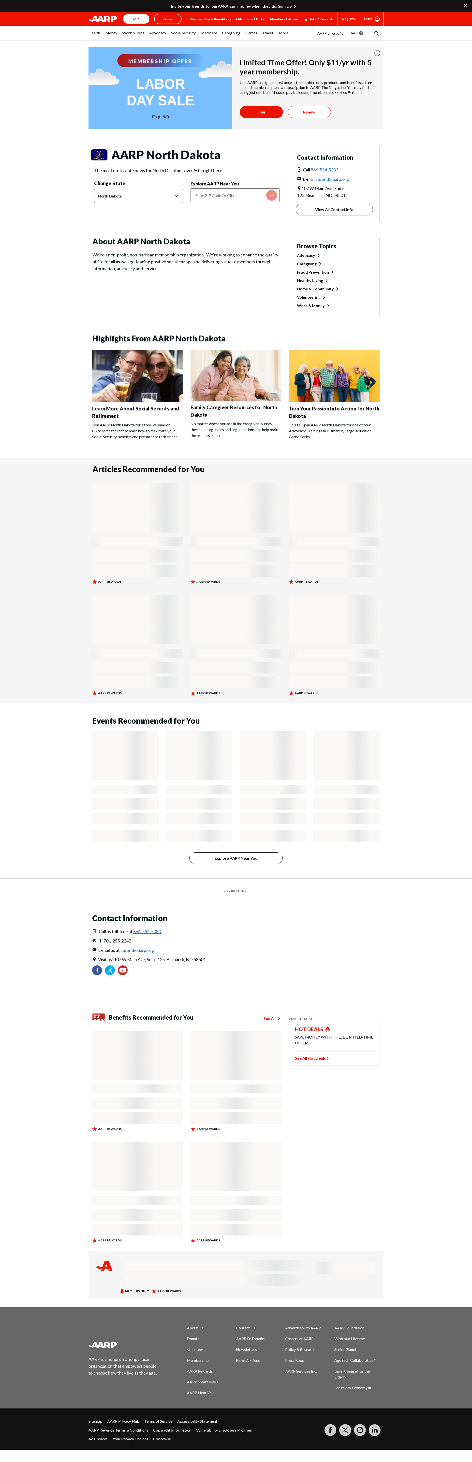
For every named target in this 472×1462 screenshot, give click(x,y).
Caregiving (307, 263)
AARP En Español (250, 1338)
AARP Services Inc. (301, 1371)
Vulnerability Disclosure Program (224, 1430)
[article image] (137, 400)
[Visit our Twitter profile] (110, 970)
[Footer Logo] (122, 1345)
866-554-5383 (324, 169)
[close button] (377, 53)
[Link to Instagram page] (360, 1430)
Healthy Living (310, 280)
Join (261, 112)
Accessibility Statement (197, 1421)
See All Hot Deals (310, 1058)
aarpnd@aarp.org (332, 179)
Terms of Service (158, 1421)
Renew (309, 112)
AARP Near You (200, 1392)
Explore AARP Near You (215, 183)
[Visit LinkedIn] (375, 1430)
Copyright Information (172, 1430)
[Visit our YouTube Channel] (123, 970)
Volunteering (309, 297)
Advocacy (306, 255)
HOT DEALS (309, 1029)
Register (349, 19)
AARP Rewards (322, 19)
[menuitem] (94, 35)
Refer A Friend (248, 1360)
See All (270, 1018)
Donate (193, 1338)
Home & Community (315, 288)
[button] (376, 33)
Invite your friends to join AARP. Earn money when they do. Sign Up (231, 6)
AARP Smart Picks (250, 19)
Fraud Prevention (313, 272)
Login (368, 18)
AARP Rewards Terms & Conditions (118, 1430)
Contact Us (245, 1327)
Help (353, 33)
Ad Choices (98, 1438)
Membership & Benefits (208, 19)
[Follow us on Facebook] (97, 970)
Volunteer (195, 1349)
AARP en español (330, 33)
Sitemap (95, 1421)
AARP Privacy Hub (123, 1421)
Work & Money (311, 305)
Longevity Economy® (352, 1387)
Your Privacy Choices (130, 1438)
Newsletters (246, 1349)
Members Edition (284, 19)
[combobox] (235, 195)
